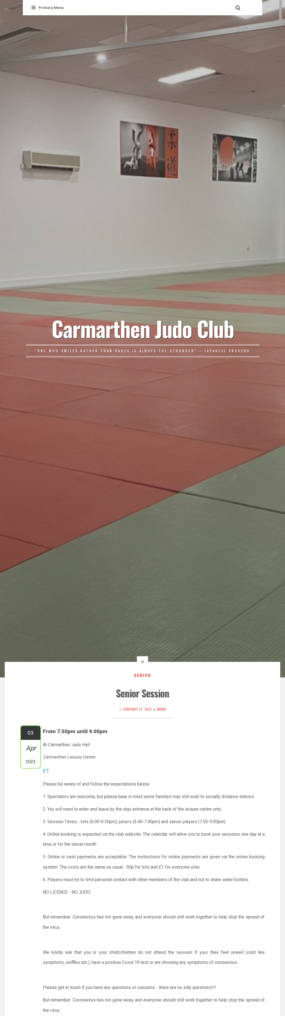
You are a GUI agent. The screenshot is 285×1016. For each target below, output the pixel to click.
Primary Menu (51, 8)
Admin (161, 709)
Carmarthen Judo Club (142, 328)
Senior (142, 675)
